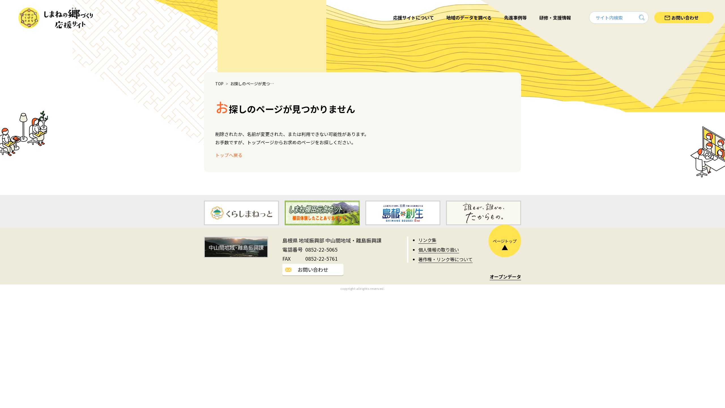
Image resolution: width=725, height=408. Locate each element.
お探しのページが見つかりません (253, 83)
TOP (219, 83)
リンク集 (427, 240)
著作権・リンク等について (445, 259)
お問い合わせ (313, 269)
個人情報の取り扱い (438, 249)
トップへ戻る (228, 155)
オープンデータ (505, 276)
